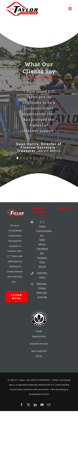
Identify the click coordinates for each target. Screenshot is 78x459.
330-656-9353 (42, 320)
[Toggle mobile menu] (70, 9)
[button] (17, 203)
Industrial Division (39, 389)
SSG (47, 439)
